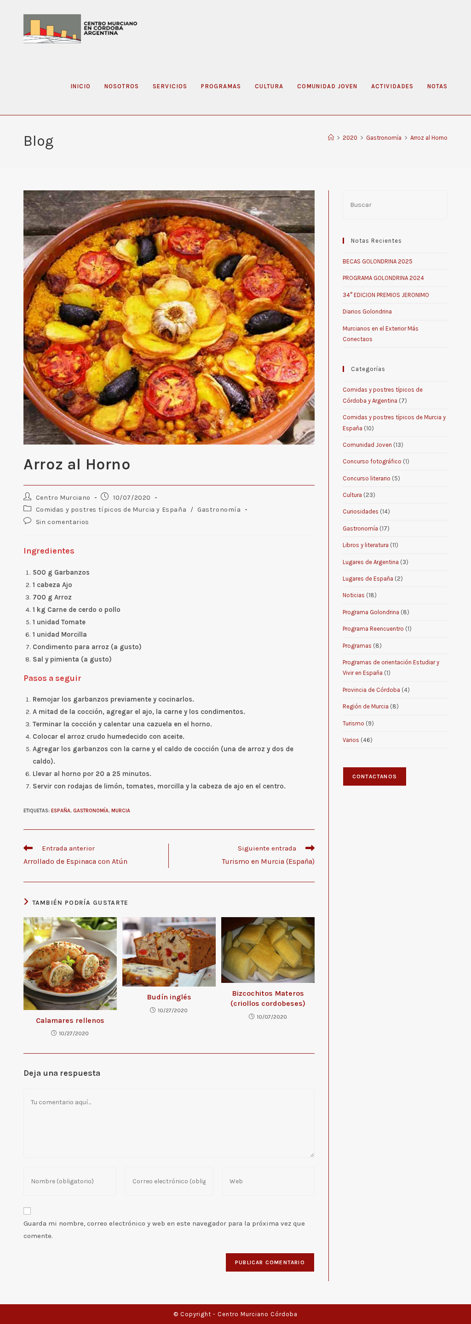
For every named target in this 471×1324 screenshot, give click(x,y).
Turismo (353, 723)
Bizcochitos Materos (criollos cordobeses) (267, 998)
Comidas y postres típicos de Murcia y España (111, 510)
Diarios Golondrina (367, 311)
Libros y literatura (366, 545)
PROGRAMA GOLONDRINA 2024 (383, 277)
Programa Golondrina (371, 612)
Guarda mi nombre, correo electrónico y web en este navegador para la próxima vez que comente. (164, 1229)
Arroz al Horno (429, 137)
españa (60, 811)
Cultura (352, 494)
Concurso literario (367, 478)
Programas (357, 645)
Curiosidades (361, 511)
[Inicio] (331, 137)
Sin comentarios (62, 522)
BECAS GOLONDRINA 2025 (378, 261)
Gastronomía (219, 510)
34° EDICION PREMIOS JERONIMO (386, 294)
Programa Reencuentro (373, 628)
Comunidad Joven (367, 444)
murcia (120, 811)
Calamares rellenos (70, 1020)
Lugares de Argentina (371, 562)
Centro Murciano (63, 498)
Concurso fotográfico (372, 461)
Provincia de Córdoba (371, 689)
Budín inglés (169, 997)
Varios (351, 739)
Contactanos (374, 776)
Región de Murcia (366, 706)
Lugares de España (368, 578)
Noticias (354, 595)
